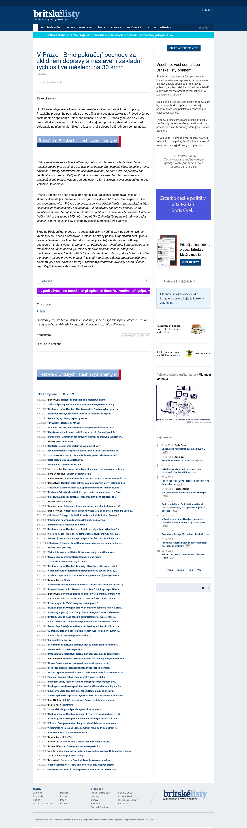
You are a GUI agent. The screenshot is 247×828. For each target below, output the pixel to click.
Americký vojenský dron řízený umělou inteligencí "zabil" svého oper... (84, 612)
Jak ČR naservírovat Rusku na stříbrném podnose (88, 700)
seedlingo (67, 501)
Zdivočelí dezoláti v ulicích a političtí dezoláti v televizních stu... (97, 478)
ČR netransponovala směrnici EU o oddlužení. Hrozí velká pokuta (81, 598)
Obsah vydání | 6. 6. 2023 (55, 394)
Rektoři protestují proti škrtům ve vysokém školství (74, 445)
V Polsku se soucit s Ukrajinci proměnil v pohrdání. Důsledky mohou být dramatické (183, 522)
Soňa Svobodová (56, 473)
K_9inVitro (67, 737)
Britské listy (58, 15)
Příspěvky (166, 27)
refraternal (67, 441)
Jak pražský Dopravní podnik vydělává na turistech (74, 709)
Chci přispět (190, 262)
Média (63, 799)
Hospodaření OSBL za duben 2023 (65, 459)
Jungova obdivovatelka (79, 473)
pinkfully (66, 547)
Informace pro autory (128, 799)
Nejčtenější (164, 437)
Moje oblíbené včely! (73, 755)
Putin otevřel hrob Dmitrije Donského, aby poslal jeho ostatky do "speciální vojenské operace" (183, 507)
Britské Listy (185, 795)
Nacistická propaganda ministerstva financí (83, 399)
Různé (63, 803)
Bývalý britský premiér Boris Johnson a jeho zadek (74, 556)
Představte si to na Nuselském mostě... (68, 732)
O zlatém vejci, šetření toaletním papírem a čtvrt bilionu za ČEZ (93, 482)
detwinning (67, 704)
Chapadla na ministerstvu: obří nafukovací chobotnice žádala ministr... (84, 653)
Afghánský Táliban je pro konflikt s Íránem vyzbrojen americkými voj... (84, 630)
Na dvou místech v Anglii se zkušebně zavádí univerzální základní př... (83, 450)
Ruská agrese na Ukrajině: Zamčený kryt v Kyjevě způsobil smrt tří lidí (84, 714)
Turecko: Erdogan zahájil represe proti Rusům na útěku (76, 677)
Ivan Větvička (55, 506)
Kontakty (95, 796)
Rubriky (116, 27)
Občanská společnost (43, 803)
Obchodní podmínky (101, 807)
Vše (199, 569)
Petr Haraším (55, 658)
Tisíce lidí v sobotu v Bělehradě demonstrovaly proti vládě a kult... (81, 552)
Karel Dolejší (54, 700)
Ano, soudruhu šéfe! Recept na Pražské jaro (184, 494)
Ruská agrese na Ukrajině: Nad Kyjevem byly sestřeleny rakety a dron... (85, 607)
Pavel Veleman (55, 478)
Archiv (70, 27)
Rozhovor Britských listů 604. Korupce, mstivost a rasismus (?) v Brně (84, 492)
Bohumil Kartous (56, 746)
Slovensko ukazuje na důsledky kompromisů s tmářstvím (90, 593)
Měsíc (180, 569)
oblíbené (144, 335)
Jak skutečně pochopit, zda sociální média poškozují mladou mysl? (82, 455)
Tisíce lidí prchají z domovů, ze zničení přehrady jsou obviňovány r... (82, 404)
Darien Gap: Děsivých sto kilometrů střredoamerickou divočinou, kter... (84, 626)
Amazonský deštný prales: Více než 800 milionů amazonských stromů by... (86, 584)
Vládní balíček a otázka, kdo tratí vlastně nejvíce (85, 741)
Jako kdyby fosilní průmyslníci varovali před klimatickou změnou (97, 751)
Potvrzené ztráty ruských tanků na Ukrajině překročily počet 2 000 (82, 681)
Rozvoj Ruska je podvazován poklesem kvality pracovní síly (79, 663)
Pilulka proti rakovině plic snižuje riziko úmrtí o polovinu (76, 519)
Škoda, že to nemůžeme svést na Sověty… (184, 450)
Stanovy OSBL (125, 792)
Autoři (152, 27)
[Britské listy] (79, 142)
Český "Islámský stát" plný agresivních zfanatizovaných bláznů (81, 764)
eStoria (66, 580)
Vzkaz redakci (125, 796)
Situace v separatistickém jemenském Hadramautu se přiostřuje (81, 690)
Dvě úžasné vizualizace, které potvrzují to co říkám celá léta (93, 469)
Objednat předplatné (183, 48)
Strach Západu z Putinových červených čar (70, 635)
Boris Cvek (54, 399)
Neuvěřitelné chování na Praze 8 (64, 464)
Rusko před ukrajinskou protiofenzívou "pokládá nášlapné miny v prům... (85, 686)
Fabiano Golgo (181, 488)
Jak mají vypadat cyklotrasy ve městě (67, 561)
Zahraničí (37, 792)
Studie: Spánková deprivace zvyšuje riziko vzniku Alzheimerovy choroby (85, 695)
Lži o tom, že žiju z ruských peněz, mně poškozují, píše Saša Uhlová (181, 470)
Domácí (64, 792)
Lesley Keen (54, 441)
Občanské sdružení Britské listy (68, 819)
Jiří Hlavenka (55, 469)
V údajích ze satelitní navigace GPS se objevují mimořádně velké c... (98, 510)
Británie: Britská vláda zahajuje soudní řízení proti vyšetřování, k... (82, 616)
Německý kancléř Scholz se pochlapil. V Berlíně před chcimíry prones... (84, 538)
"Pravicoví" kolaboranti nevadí (64, 422)
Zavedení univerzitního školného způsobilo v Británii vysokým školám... (84, 589)
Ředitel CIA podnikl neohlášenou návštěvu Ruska (183, 556)
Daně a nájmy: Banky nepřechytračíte (67, 418)
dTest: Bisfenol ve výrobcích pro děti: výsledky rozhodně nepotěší (83, 769)
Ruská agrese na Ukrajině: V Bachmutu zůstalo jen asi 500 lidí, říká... (83, 718)
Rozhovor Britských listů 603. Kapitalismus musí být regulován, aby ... (85, 487)
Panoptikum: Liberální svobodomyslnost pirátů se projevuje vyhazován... (85, 436)
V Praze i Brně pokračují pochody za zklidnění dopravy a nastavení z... (84, 723)
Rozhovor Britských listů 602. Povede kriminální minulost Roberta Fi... (85, 515)
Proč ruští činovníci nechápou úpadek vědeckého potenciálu (79, 667)
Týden (169, 569)
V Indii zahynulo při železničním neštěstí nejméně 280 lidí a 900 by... (82, 570)
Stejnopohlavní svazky (59, 640)
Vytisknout (46, 280)
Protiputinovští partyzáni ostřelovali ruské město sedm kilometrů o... (83, 644)
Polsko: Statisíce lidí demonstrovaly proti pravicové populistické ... (82, 496)
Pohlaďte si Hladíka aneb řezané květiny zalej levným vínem (94, 658)
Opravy (94, 799)
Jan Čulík (179, 456)
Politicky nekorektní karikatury (183, 376)
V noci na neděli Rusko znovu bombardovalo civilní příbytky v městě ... (84, 533)
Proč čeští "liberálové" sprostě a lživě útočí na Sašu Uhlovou (185, 482)
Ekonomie (38, 796)
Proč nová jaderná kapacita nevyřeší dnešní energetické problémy (184, 544)
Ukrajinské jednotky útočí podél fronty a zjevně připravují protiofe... (82, 432)
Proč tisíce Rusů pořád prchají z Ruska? (185, 534)
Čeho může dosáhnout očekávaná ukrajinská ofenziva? (91, 506)
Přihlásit (206, 10)
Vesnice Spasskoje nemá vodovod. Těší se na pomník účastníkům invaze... (86, 672)
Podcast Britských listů (179, 281)
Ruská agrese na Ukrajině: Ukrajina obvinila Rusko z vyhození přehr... (84, 409)
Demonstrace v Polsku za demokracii (67, 524)
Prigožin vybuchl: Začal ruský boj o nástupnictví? (73, 603)
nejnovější (129, 335)
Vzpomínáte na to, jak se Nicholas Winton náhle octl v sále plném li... (83, 727)
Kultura (36, 799)
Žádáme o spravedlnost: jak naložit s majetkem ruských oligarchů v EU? (85, 575)
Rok (190, 569)
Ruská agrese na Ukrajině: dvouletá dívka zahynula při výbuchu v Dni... (84, 529)
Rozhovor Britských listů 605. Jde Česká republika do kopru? (79, 413)
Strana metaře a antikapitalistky (83, 746)
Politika (63, 796)
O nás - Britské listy (100, 792)
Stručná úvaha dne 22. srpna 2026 (182, 460)
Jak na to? (166, 303)
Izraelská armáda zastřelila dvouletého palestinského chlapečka (81, 427)
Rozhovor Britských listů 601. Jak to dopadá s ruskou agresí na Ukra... (85, 543)
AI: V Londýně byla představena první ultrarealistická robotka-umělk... (84, 621)
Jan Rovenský (55, 751)
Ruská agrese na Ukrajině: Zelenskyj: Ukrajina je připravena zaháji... (83, 566)
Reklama (95, 803)
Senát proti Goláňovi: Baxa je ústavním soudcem (86, 760)
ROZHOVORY (86, 27)
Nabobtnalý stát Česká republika (65, 649)
